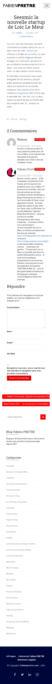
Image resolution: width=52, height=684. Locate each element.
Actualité (10, 466)
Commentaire (13, 307)
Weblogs (22, 119)
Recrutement (12, 598)
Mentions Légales (27, 659)
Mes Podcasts (12, 568)
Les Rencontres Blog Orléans (18, 550)
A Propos (11, 656)
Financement (12, 526)
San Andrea (32, 54)
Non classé (11, 580)
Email (10, 343)
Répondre (39, 139)
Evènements (11, 514)
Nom (10, 331)
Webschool (11, 634)
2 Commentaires (26, 36)
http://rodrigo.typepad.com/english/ (33, 241)
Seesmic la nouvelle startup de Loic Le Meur (26, 22)
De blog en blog (13, 496)
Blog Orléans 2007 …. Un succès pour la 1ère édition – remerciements (27, 404)
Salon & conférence (14, 610)
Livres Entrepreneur (14, 556)
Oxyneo (9, 586)
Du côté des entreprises (16, 502)
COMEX (19, 32)
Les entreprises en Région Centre (20, 544)
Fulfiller (9, 538)
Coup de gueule (13, 490)
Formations (11, 532)
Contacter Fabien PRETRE (31, 656)
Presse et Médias (13, 592)
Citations (10, 478)
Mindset (9, 574)
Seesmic (30, 50)
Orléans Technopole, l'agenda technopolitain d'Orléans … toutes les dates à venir (28, 396)
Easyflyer (10, 508)
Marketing (10, 562)
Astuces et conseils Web (16, 472)
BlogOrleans (23, 93)
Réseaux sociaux (13, 604)
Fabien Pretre (26, 169)
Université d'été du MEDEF (17, 622)
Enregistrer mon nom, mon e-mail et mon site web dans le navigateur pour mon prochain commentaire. (26, 371)
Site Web (11, 354)
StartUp (14, 119)
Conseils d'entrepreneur (16, 484)
